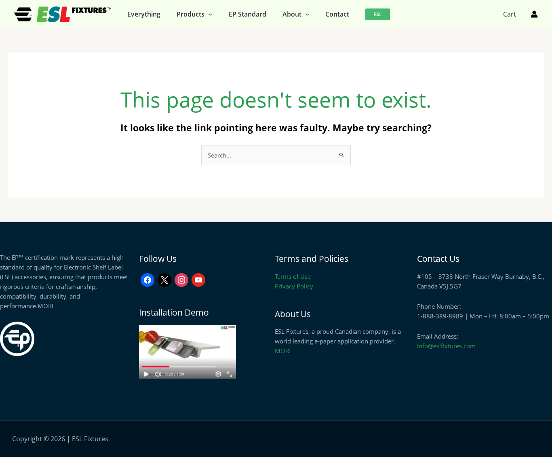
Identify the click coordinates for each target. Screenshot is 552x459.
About (291, 14)
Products (190, 14)
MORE (46, 306)
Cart (509, 14)
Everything (143, 14)
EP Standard (247, 14)
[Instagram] (181, 279)
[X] (164, 279)
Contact (337, 14)
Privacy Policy (294, 286)
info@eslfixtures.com (446, 346)
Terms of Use (293, 276)
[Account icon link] (534, 14)
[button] (208, 14)
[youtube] (198, 279)
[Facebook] (147, 279)
